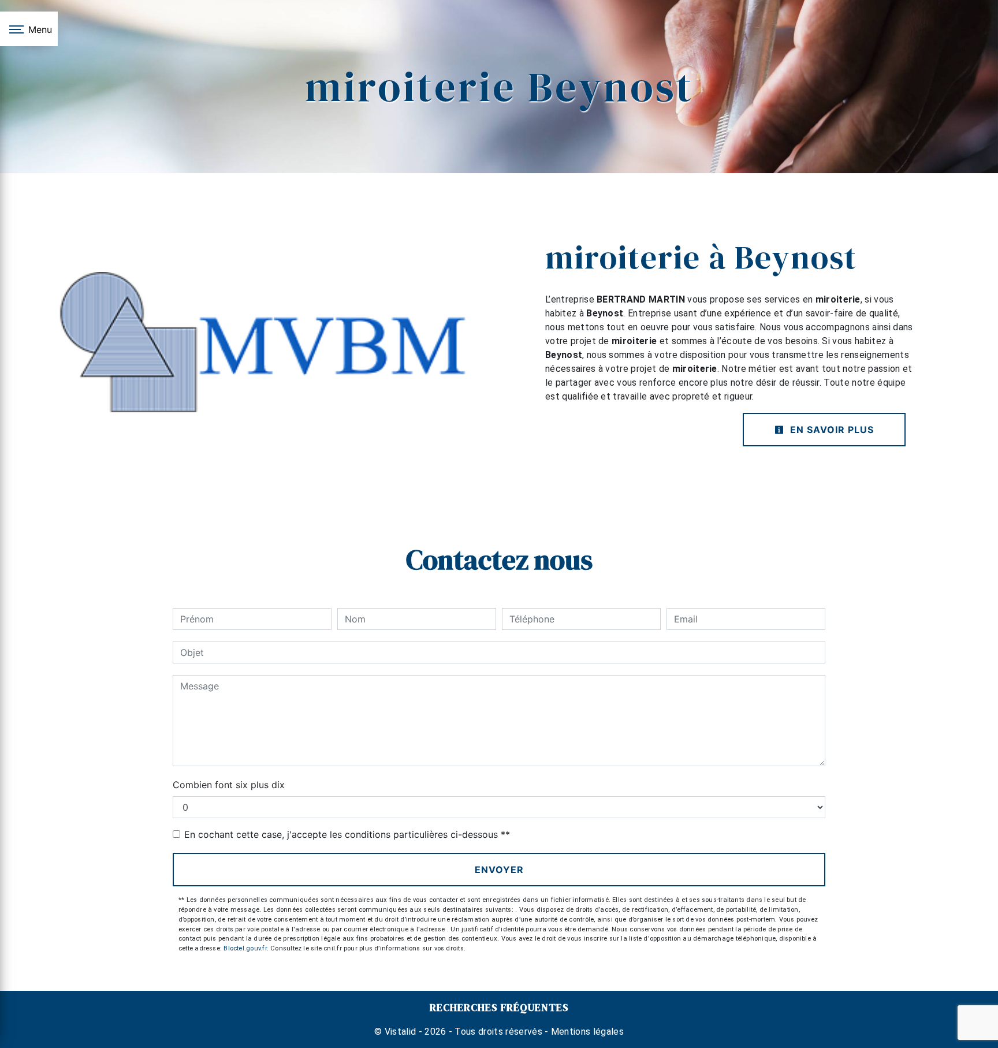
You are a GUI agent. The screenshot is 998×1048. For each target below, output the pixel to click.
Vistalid (400, 1031)
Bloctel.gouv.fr (245, 948)
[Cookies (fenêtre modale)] (3, 1041)
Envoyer (499, 869)
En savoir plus (830, 429)
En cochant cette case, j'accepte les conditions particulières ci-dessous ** (347, 834)
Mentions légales (586, 1031)
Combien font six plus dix (229, 784)
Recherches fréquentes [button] (499, 1008)
